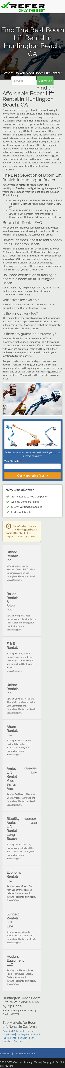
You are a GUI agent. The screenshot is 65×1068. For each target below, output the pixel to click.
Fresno (30, 1031)
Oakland (35, 1034)
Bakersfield (19, 1031)
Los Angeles (22, 1034)
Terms (37, 1062)
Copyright (48, 1062)
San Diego (23, 1037)
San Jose (18, 1041)
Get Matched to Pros (31, 475)
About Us (5, 1053)
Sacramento (10, 1037)
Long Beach (8, 1034)
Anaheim (7, 1031)
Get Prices (44, 80)
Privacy (28, 1062)
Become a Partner (25, 1053)
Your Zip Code (12, 461)
